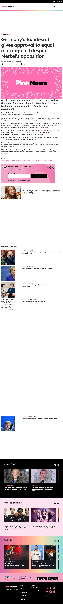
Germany (28, 160)
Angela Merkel (5, 160)
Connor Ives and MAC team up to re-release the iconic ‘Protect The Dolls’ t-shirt (16, 528)
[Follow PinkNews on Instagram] (50, 592)
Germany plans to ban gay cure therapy (33, 301)
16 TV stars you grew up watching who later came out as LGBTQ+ (41, 192)
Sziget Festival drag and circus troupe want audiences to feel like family (16, 564)
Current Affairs (6, 34)
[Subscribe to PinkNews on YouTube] (47, 592)
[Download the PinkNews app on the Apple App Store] (42, 578)
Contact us (23, 592)
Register (59, 1)
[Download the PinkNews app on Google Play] (53, 578)
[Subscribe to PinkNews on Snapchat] (54, 592)
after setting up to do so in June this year (40, 120)
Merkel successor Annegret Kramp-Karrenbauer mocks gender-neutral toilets (40, 285)
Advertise (23, 595)
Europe (20, 160)
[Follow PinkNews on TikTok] (54, 588)
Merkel (44, 160)
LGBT (39, 160)
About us (22, 585)
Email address (14, 173)
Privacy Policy (27, 180)
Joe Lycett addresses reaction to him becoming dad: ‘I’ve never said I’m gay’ (42, 489)
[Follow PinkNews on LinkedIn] (47, 596)
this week (43, 130)
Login (53, 1)
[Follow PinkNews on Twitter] (47, 588)
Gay (24, 160)
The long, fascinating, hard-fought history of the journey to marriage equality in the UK (41, 252)
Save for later (15, 64)
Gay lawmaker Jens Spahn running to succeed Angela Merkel (39, 418)
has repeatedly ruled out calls (22, 113)
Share (5, 64)
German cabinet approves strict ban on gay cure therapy (38, 268)
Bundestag (14, 160)
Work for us (23, 599)
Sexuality (49, 160)
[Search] (55, 6)
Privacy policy (36, 591)
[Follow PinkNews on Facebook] (50, 588)
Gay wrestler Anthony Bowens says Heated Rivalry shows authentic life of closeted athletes (43, 565)
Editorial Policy (24, 589)
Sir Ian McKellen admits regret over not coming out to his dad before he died (16, 488)
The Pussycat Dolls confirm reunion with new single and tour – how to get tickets (43, 527)
